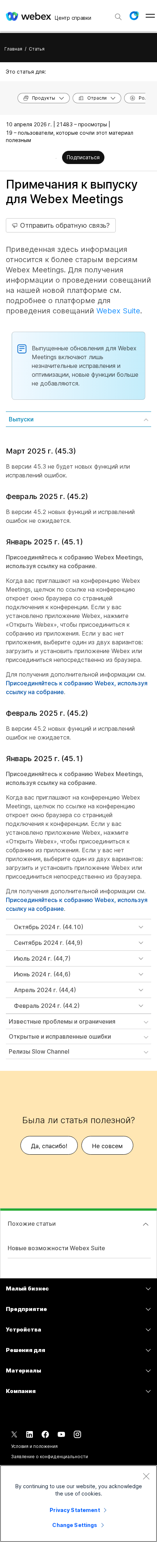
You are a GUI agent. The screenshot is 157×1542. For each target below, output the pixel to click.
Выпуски (21, 419)
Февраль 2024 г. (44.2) (47, 1005)
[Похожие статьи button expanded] (145, 1224)
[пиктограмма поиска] (118, 17)
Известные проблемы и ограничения (62, 1021)
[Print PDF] (56, 158)
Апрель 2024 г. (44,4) (45, 990)
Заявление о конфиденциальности (49, 1456)
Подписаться (83, 157)
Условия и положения (34, 1446)
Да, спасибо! (49, 1146)
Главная (13, 49)
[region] (78, 1503)
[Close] (146, 1476)
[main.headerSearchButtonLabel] (118, 14)
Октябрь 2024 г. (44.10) (48, 927)
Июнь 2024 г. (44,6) (42, 974)
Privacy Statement (75, 1510)
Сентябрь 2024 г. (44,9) (48, 942)
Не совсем (107, 1146)
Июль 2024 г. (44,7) (42, 958)
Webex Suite (118, 310)
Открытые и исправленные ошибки (60, 1036)
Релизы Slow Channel (39, 1051)
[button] (134, 15)
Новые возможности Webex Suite (56, 1248)
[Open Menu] (150, 15)
